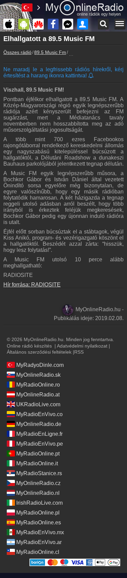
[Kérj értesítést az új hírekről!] (91, 76)
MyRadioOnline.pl (38, 513)
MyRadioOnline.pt (38, 453)
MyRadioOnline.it (37, 463)
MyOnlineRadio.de (38, 424)
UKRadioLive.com (38, 404)
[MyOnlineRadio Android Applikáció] (25, 24)
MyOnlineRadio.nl (38, 493)
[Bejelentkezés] (84, 24)
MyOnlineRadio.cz (38, 483)
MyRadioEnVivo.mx (40, 532)
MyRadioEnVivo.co (39, 414)
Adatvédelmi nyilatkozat (82, 346)
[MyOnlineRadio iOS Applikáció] (10, 24)
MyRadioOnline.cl (37, 552)
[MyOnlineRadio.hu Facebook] (55, 24)
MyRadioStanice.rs (39, 473)
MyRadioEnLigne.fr (39, 434)
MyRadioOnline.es (38, 522)
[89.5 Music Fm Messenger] (69, 24)
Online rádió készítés (29, 346)
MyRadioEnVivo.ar (39, 542)
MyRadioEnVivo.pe (39, 444)
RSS (79, 352)
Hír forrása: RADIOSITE (32, 284)
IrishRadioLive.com (39, 503)
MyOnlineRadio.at (38, 394)
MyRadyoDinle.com (40, 365)
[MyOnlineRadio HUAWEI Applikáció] (40, 24)
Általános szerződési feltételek (39, 352)
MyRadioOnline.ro (38, 385)
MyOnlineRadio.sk (38, 375)
